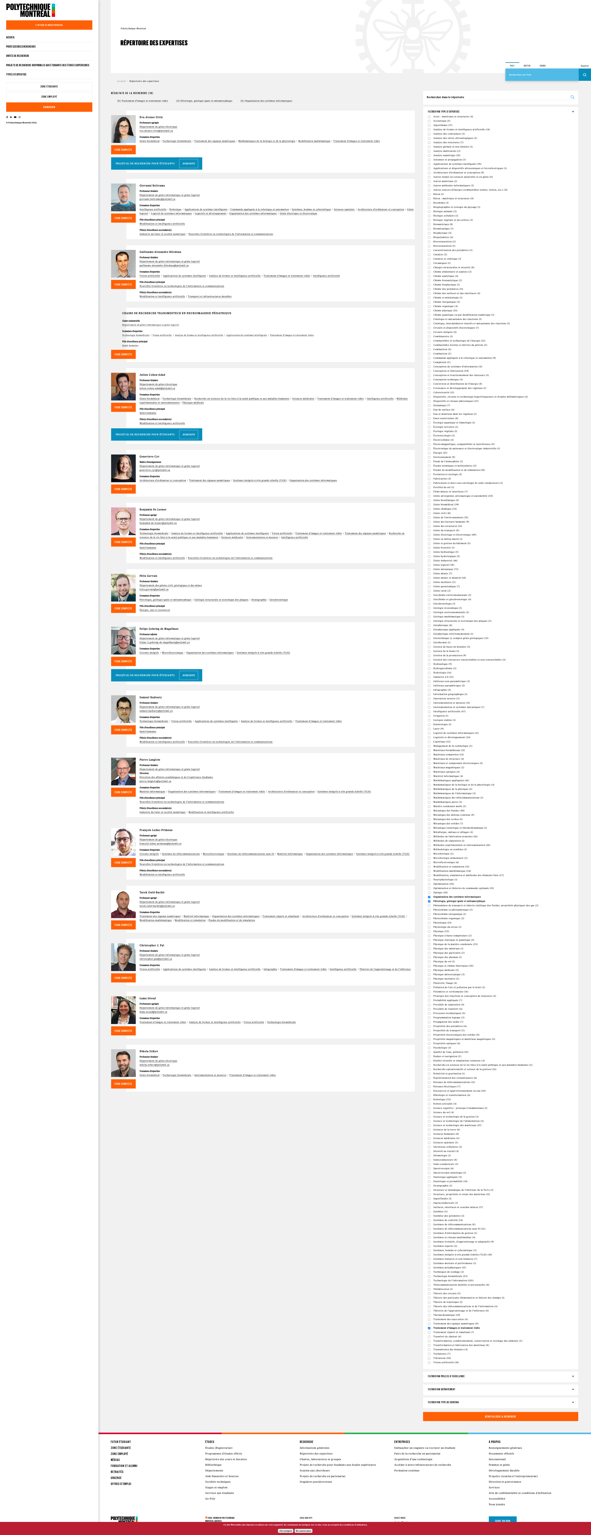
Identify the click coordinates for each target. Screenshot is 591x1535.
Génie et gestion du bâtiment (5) (452, 543)
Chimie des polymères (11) (448, 289)
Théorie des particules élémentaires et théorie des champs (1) (469, 1297)
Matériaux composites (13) (448, 754)
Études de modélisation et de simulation (232, 920)
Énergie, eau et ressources (155, 610)
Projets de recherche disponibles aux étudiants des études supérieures (47, 65)
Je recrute (189, 163)
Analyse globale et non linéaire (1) (453, 146)
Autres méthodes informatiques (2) (453, 185)
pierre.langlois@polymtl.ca (155, 781)
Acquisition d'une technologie (413, 1459)
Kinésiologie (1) (442, 724)
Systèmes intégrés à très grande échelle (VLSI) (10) (462, 1254)
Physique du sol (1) (444, 961)
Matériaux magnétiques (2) (448, 767)
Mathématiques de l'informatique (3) (454, 793)
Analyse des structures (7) (448, 142)
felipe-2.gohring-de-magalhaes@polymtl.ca (165, 642)
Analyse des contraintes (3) (449, 133)
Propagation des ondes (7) (448, 1021)
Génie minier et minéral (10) (449, 577)
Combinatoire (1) (443, 336)
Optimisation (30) (443, 884)
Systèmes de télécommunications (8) (454, 1224)
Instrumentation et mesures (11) (451, 702)
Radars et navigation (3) (447, 1056)
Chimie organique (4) (445, 306)
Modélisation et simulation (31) (451, 866)
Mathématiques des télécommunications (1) (458, 797)
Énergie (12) (440, 452)
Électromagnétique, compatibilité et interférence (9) (464, 444)
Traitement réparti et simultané (281, 916)
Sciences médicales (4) (446, 1138)
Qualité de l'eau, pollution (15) (450, 1052)
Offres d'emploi (121, 1484)
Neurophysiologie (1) (445, 879)
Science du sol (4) (443, 1112)
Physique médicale (193, 402)
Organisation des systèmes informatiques (253, 213)
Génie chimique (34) (445, 508)
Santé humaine (130, 345)
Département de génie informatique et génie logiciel (170, 195)
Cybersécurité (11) (443, 392)
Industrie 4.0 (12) (443, 677)
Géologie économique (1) (447, 608)
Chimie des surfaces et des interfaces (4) (456, 293)
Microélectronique (172, 652)
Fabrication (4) (442, 478)
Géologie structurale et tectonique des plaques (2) (462, 621)
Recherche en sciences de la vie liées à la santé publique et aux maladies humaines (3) (483, 1065)
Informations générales (315, 1447)
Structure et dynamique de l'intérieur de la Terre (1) (463, 1190)
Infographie (270, 969)
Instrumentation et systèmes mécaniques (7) (458, 707)
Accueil (10, 37)
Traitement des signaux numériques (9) (456, 1323)
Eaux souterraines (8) (445, 418)
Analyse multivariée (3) (446, 151)
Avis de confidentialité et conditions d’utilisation (520, 1493)
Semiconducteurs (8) (445, 1159)
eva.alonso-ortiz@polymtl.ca (156, 130)
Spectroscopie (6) (443, 1168)
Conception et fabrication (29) (451, 371)
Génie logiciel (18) (443, 565)
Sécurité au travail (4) (446, 1151)
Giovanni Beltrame (152, 185)
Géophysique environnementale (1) (453, 633)
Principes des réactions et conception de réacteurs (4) (464, 996)
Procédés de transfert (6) (447, 1009)
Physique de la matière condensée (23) (455, 944)
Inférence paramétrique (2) (449, 685)
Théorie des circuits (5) (447, 1293)
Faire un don (502, 1521)
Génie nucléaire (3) (444, 582)
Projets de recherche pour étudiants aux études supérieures (338, 1464)
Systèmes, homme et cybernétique (311, 209)
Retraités (117, 1472)
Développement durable (504, 1470)
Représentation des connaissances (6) (455, 1078)
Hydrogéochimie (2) (444, 668)
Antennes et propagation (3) (449, 159)
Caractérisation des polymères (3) (453, 250)
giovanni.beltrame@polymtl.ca (157, 199)
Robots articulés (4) (445, 1103)
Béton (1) (438, 194)
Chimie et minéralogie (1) (447, 297)
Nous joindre (497, 1504)
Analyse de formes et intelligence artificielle (235, 275)
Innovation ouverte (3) (446, 698)
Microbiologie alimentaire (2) (450, 858)
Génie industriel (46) (445, 560)
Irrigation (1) (440, 715)
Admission (49, 107)
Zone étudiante (49, 86)
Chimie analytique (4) (445, 276)
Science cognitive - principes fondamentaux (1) (460, 1108)
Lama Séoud (148, 998)
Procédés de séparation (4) (448, 1004)
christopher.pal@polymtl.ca (156, 958)
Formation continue (407, 1470)
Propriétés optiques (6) (446, 1043)
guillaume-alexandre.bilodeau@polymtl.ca (164, 265)
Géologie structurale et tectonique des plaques (221, 599)
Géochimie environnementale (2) (452, 595)
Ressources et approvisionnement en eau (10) (459, 1090)
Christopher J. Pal (152, 945)
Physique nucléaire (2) (446, 978)
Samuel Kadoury (151, 697)
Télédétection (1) (443, 1289)
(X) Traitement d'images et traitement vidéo (142, 100)
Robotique (175, 209)
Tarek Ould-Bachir (152, 892)
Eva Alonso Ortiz (151, 117)
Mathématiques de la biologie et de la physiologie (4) (464, 784)
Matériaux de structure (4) (448, 758)
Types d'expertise (16, 74)
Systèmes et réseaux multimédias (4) (454, 1237)
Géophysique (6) (442, 625)
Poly (512, 65)
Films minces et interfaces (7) (450, 491)
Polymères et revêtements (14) (450, 991)
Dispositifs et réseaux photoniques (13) (456, 401)
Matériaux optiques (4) (446, 771)
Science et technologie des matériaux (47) (457, 1125)
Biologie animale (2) (445, 211)
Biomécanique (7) (443, 228)
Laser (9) (438, 728)
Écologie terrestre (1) (445, 427)
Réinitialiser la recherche (500, 1416)
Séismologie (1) (442, 1155)
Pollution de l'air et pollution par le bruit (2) (459, 987)
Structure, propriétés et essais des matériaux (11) (461, 1194)
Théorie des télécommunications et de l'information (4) (465, 1306)
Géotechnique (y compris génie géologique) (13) (460, 638)
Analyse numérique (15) (446, 155)
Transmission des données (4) (450, 1349)
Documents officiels (501, 1453)
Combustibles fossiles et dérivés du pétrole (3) (460, 345)
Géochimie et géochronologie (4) (452, 599)
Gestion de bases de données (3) (451, 646)
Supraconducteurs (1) (445, 1203)
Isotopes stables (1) (444, 720)
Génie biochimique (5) (446, 500)
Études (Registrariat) (219, 1447)
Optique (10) (440, 892)
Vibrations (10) (442, 1358)
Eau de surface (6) (443, 409)
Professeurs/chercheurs (21, 46)
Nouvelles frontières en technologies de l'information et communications (231, 234)
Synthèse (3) (440, 1211)
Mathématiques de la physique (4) (452, 789)
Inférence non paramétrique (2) (451, 681)
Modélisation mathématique (314, 141)
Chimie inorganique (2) (446, 302)
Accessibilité (497, 1498)
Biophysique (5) (442, 233)
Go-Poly (210, 1498)
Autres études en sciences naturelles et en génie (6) (463, 177)
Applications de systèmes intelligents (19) (457, 164)
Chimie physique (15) (445, 310)
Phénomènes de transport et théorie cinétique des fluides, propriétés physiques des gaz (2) (486, 905)
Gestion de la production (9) (449, 655)
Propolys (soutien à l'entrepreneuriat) (513, 1476)
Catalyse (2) (440, 254)
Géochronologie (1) (444, 603)
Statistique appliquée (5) (447, 1177)
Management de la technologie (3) (452, 746)
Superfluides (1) (442, 1198)
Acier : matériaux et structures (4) (453, 116)
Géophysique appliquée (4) (448, 629)
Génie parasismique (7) (446, 586)
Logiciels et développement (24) (451, 737)
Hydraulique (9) (442, 664)
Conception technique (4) (448, 379)
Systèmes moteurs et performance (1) (454, 1263)
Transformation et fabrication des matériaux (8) (461, 1345)
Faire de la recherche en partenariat (417, 1453)
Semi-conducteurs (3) (445, 1164)
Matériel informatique (152, 791)
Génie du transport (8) (446, 530)
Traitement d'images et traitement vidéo (356, 141)
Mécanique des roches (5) (448, 819)
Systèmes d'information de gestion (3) (455, 1233)
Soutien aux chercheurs (315, 1470)
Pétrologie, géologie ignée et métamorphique (165, 599)
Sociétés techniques (218, 1481)
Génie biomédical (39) (446, 504)
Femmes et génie (499, 1464)
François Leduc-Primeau (156, 830)
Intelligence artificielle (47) (449, 711)
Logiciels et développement (210, 213)
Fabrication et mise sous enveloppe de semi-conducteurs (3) (468, 483)
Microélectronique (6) (446, 862)
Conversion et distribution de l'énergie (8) (457, 383)
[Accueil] (30, 10)
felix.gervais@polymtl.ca (154, 589)
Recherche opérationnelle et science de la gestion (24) (465, 1069)
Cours (543, 65)
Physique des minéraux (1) (448, 948)
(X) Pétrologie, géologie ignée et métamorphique (204, 100)
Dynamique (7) (441, 405)
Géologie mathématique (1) (448, 616)
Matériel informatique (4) (448, 776)
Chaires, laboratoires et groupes (320, 1459)
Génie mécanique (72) (445, 569)
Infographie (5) (442, 690)
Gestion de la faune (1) (446, 651)
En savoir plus (303, 1531)
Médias (115, 1460)
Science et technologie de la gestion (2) (456, 1116)
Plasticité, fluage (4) (445, 983)
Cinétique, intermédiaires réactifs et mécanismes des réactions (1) (471, 323)
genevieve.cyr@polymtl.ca (155, 470)
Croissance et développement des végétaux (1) (459, 388)
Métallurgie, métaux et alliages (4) (453, 832)
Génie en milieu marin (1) (447, 539)
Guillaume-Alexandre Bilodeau (160, 251)
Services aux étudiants (219, 1493)
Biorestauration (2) (444, 241)
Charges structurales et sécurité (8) (453, 267)
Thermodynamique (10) (446, 1315)
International (497, 1459)
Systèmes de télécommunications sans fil (250, 853)
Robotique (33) (442, 1099)
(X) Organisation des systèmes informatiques (266, 100)
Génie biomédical (150, 141)
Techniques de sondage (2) (448, 1271)
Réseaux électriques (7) (446, 1086)
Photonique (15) (442, 922)
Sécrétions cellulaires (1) (447, 1146)
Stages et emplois (216, 1487)
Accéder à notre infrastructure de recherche (422, 1464)
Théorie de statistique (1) (447, 1302)
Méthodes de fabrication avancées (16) (455, 836)
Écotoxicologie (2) (444, 435)
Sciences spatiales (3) (445, 1142)
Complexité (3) (442, 362)
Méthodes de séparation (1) (448, 840)
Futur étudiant (121, 1442)
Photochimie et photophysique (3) (453, 909)
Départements (214, 1470)
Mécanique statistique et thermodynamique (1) (460, 827)
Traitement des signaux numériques (214, 141)
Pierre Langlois (150, 759)
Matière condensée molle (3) (449, 806)
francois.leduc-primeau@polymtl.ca (160, 843)
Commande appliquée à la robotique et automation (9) (464, 358)
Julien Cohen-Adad (152, 374)
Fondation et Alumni (124, 1466)
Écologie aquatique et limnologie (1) (454, 422)
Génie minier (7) (442, 573)
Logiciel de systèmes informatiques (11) (456, 733)
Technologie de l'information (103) (453, 1280)
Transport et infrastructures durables (210, 296)
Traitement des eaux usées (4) (450, 1319)
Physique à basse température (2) (452, 935)
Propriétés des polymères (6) (450, 1026)
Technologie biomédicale (177, 141)
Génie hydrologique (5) (446, 556)
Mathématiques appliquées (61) (451, 780)
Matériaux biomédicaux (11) (449, 750)
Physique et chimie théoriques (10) (453, 965)
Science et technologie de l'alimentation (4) (458, 1121)
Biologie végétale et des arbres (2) (453, 220)
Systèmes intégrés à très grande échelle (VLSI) (260, 480)
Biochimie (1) (441, 202)
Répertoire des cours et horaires (226, 1459)
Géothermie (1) (442, 642)
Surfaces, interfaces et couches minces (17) (458, 1207)
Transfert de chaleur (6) (447, 1336)
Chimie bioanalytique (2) (447, 280)
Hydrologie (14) (442, 672)
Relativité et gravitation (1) (449, 1073)
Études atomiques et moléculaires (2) (454, 465)
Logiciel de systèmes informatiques (171, 213)
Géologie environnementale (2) (451, 612)
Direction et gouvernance (505, 1481)
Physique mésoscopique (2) (449, 974)
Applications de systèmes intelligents (206, 209)
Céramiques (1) (442, 263)
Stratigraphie (259, 599)
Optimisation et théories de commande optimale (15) (463, 888)
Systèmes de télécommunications (181, 853)
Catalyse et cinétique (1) (447, 258)
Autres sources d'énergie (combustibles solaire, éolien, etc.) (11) (470, 189)
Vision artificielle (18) (446, 1362)
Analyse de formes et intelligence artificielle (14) (461, 129)
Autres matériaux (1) (445, 181)
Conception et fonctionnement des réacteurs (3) (461, 375)
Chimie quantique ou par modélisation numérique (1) (463, 314)
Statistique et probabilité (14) (450, 1181)
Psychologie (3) (442, 1047)
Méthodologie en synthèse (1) (450, 849)
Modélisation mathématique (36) (452, 871)
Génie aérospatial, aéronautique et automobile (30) (463, 496)
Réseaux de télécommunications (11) (454, 1082)
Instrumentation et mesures (262, 537)
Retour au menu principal (50, 25)
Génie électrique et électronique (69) (454, 534)
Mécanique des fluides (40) (449, 810)
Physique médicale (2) (446, 970)
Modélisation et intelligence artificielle (162, 223)
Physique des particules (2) (449, 952)
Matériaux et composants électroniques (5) (458, 763)
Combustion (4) (442, 349)
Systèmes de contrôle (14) (448, 1220)
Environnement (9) (444, 457)
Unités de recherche (17, 55)
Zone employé (49, 96)
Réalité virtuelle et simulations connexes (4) (459, 1060)
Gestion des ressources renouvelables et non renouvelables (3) (469, 659)
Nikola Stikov (149, 1051)
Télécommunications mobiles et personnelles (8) (461, 1284)
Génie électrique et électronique (298, 213)
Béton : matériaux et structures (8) (453, 198)
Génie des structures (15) (447, 526)
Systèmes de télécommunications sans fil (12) (459, 1228)
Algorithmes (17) (442, 125)
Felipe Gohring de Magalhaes (159, 628)
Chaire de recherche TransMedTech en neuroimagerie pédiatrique (176, 313)
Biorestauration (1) (444, 245)
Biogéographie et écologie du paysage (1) (456, 207)
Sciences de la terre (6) (446, 1129)
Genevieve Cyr (150, 456)
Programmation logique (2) (449, 1017)
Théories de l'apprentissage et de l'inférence (385, 969)
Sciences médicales (303, 398)
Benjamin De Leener (153, 509)
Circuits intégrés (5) (445, 332)
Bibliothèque (213, 1464)
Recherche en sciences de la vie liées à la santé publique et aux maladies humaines (241, 398)
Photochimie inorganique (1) (449, 914)
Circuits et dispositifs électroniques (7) (456, 327)
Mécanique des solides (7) (448, 823)
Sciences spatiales (344, 209)
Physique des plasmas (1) (447, 957)
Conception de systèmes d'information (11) (457, 366)
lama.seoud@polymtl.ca (153, 1011)
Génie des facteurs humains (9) (451, 521)
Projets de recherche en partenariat (323, 1476)
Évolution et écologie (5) (447, 474)
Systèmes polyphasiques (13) (449, 1267)
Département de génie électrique (158, 126)
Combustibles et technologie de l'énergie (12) (459, 340)
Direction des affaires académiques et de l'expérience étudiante (176, 777)
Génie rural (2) (442, 590)
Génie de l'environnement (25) (450, 517)
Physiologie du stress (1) (447, 927)
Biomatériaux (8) (443, 224)
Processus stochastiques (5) (449, 1013)
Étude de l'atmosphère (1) (448, 461)
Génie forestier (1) (444, 547)
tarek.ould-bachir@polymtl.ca (157, 906)
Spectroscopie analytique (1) (449, 1172)
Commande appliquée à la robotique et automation (259, 209)
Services (494, 1487)
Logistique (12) (442, 741)
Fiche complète (123, 149)
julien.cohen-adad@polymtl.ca (157, 388)
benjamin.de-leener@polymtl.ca (158, 523)
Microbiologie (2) (443, 853)
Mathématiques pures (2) (447, 802)
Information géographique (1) (450, 694)
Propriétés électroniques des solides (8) (456, 1034)
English (585, 66)
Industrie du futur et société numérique (163, 234)
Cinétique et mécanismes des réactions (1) (457, 319)
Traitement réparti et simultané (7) (453, 1332)
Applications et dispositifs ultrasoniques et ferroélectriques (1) (470, 168)
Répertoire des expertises (316, 1453)
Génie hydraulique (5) (445, 552)
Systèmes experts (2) (445, 1246)
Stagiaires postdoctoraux (316, 1481)
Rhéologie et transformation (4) (451, 1095)
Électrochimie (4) (443, 439)
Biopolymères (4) (443, 237)
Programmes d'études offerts (223, 1453)
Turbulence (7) (442, 1353)
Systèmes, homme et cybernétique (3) (455, 1250)
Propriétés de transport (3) (449, 1030)
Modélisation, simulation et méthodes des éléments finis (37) (468, 875)
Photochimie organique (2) (448, 918)
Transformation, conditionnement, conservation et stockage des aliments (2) (478, 1340)
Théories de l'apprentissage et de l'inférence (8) (461, 1310)
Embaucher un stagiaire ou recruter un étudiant (424, 1447)
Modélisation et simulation (190, 920)
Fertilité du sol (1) (443, 487)
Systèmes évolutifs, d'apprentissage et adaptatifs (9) (463, 1241)
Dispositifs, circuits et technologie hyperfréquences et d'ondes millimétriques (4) (480, 396)
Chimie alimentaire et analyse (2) (452, 271)
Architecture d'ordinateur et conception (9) (458, 172)
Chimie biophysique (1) (446, 284)
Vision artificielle (150, 275)
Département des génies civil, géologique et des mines (171, 585)
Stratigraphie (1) (442, 1185)
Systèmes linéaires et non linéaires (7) (455, 1259)
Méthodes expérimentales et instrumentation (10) (461, 845)
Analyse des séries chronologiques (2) (455, 138)
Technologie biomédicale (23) (450, 1276)
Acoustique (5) (441, 120)
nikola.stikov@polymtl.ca (155, 1064)
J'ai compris (285, 1531)
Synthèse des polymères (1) (448, 1215)
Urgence (116, 1478)
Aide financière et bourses (222, 1476)
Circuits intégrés (149, 652)
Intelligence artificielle (153, 209)
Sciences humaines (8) (446, 1134)
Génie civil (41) (442, 513)
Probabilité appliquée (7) (447, 1000)
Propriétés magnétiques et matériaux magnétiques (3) (464, 1039)
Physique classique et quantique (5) (453, 940)
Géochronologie (279, 599)
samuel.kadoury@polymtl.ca (156, 710)
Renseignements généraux (505, 1447)
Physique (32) (441, 931)
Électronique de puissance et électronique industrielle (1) (466, 448)
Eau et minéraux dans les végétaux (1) (455, 414)
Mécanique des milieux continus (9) (453, 815)
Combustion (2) (442, 353)
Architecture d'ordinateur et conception (381, 209)
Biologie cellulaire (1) (445, 215)
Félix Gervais (148, 575)
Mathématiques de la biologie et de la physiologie (267, 141)
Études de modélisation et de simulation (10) (459, 470)
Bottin (527, 65)
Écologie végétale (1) (445, 431)
